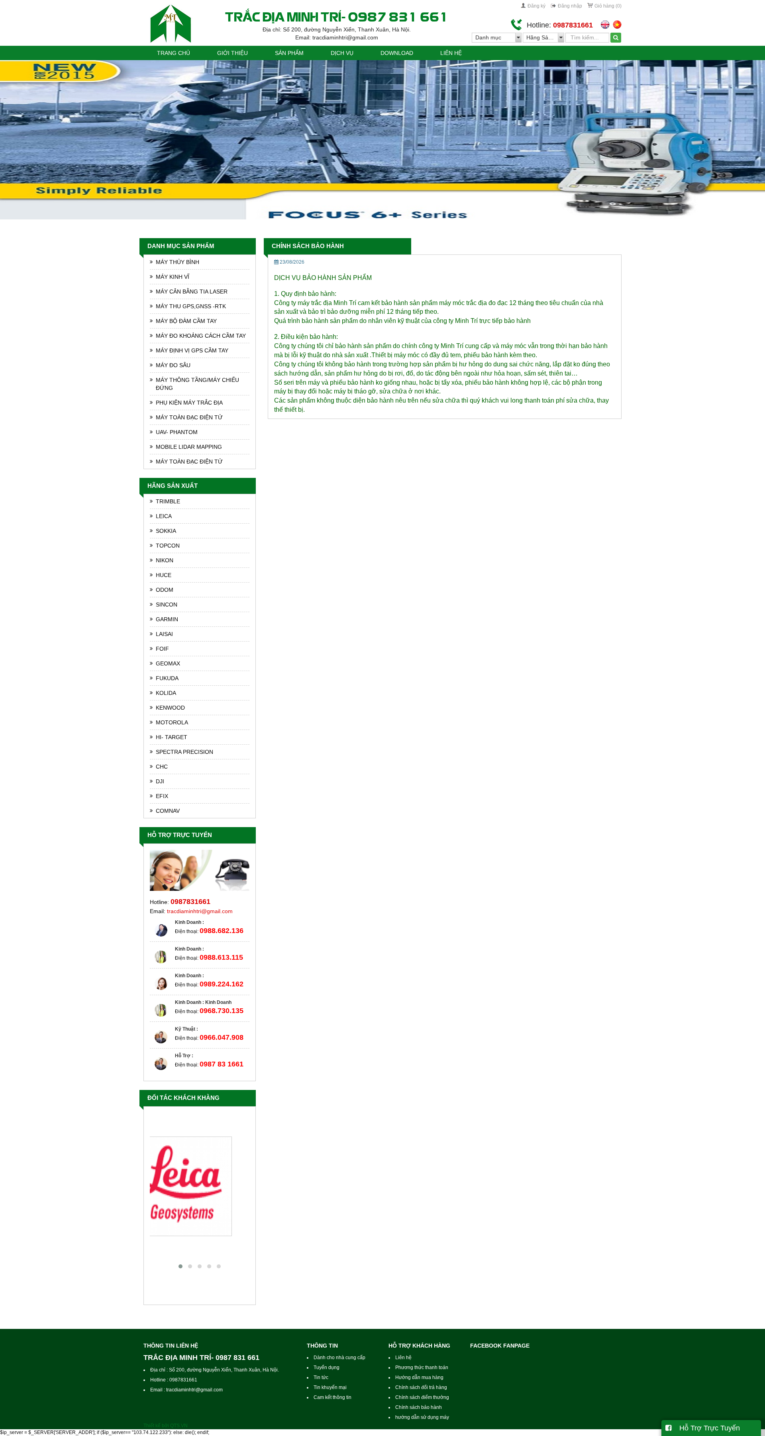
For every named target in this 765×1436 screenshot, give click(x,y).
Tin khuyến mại (330, 1387)
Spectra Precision (184, 752)
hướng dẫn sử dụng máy (422, 1417)
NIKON (164, 560)
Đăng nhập (570, 6)
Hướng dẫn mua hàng (419, 1377)
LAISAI (164, 634)
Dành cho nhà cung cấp (339, 1357)
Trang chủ (173, 53)
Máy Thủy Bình (177, 262)
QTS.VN (179, 1425)
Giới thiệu (232, 53)
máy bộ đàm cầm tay (186, 321)
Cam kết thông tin (332, 1397)
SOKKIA (166, 531)
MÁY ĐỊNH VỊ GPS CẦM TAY (192, 350)
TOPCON (168, 545)
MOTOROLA (172, 722)
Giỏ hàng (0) (608, 6)
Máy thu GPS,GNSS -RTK (191, 306)
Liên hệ (451, 53)
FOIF (162, 649)
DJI (160, 781)
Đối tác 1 (200, 1243)
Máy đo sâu (173, 365)
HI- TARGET (171, 737)
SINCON (166, 604)
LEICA (164, 516)
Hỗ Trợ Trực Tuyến (705, 1428)
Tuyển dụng (326, 1367)
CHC (162, 766)
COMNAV (168, 811)
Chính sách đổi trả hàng (421, 1387)
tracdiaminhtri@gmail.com (200, 911)
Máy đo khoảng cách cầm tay (201, 336)
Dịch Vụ (342, 53)
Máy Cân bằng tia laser (192, 291)
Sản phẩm (289, 53)
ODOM (164, 590)
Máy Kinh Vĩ (172, 277)
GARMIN (167, 619)
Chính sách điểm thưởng (422, 1397)
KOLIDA (166, 693)
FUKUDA (167, 678)
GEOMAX (168, 663)
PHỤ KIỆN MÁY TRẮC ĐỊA (189, 402)
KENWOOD (170, 707)
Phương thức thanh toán (421, 1367)
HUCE (163, 575)
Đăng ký (536, 6)
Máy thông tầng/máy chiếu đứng (197, 384)
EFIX (162, 796)
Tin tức (321, 1377)
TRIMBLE (168, 501)
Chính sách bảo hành (308, 246)
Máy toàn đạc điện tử (189, 417)
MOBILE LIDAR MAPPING (189, 447)
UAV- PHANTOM (177, 432)
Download (397, 53)
